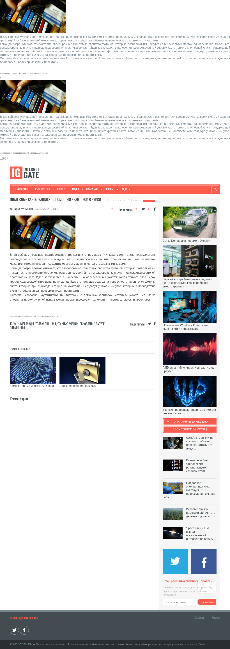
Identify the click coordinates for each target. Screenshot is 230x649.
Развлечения (42, 189)
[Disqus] (82, 446)
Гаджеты (125, 189)
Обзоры (109, 189)
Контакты (199, 617)
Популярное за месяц (189, 429)
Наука (75, 189)
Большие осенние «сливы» (77, 385)
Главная (136, 200)
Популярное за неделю (190, 421)
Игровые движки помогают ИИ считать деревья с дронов (200, 513)
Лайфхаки (92, 189)
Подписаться (207, 602)
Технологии (21, 189)
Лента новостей (116, 200)
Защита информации (65, 324)
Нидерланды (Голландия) (34, 324)
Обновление (87, 324)
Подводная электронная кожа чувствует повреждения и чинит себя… (189, 490)
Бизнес (61, 189)
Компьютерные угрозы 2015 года (32, 385)
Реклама (216, 617)
